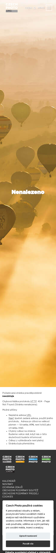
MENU (41, 8)
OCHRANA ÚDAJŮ (12, 487)
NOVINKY (7, 484)
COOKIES (7, 497)
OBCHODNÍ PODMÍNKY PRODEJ (20, 494)
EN (30, 8)
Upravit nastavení (28, 536)
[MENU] (49, 8)
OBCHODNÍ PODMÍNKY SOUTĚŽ (20, 490)
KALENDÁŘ (8, 481)
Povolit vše (28, 543)
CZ (26, 8)
